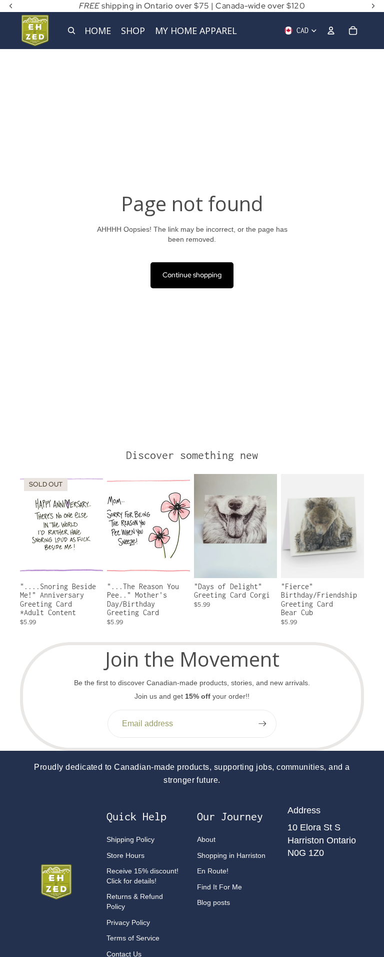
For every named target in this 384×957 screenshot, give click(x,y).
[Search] (71, 31)
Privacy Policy (128, 922)
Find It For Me (219, 887)
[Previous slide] (202, 526)
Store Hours (125, 855)
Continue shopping (192, 274)
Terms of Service (133, 938)
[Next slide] (269, 526)
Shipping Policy (130, 839)
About (206, 839)
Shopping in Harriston (231, 855)
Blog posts (213, 902)
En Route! (212, 871)
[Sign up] (262, 723)
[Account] (331, 31)
